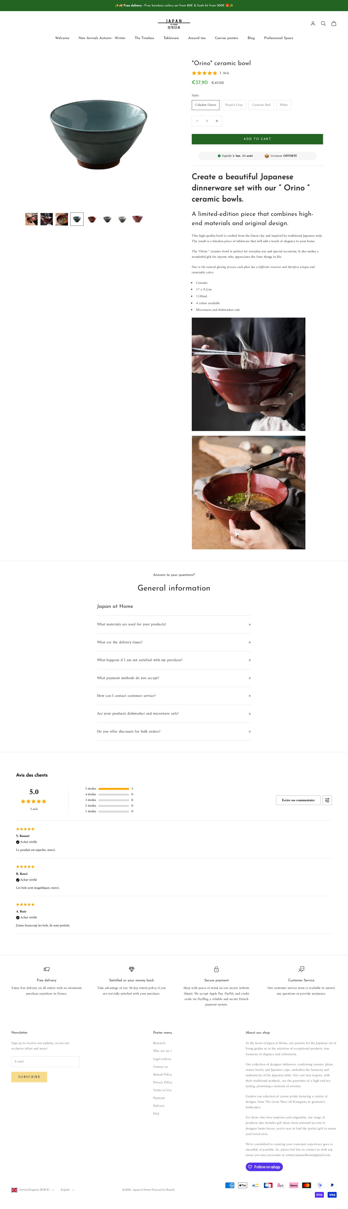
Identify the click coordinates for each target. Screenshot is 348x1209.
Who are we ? (162, 1051)
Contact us (160, 1067)
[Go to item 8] (137, 219)
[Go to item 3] (61, 219)
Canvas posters (226, 38)
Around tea (196, 38)
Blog (251, 38)
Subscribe (29, 1077)
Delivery (159, 1106)
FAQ (156, 1114)
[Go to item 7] (122, 219)
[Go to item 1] (31, 219)
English (65, 1190)
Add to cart (257, 139)
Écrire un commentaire (298, 800)
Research (159, 1043)
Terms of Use (162, 1090)
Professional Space (278, 38)
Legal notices (162, 1059)
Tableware (171, 38)
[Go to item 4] (77, 219)
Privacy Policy (162, 1082)
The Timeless (144, 38)
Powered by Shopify (163, 1190)
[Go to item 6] (107, 219)
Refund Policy (162, 1075)
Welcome (62, 38)
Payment (159, 1098)
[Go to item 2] (46, 219)
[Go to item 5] (92, 219)
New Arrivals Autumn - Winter (102, 38)
